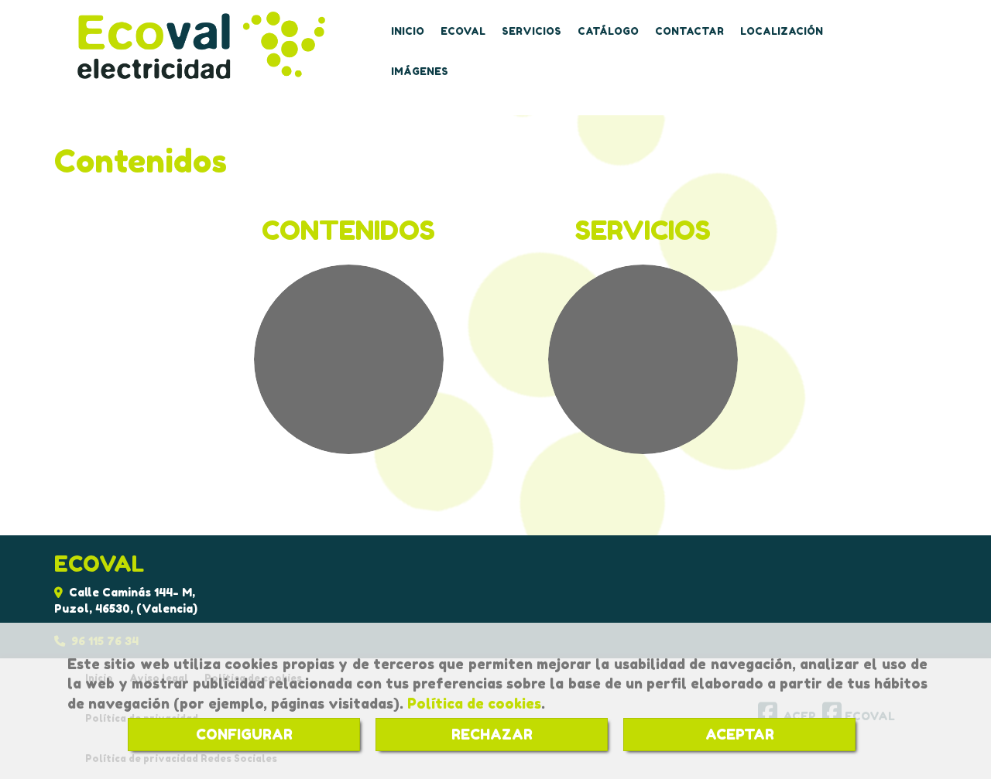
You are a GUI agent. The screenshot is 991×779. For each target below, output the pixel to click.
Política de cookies (474, 703)
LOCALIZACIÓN (781, 31)
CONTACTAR (689, 31)
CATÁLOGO (608, 31)
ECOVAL (463, 31)
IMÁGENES (419, 71)
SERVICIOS (531, 31)
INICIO (407, 31)
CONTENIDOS (348, 230)
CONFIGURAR (244, 734)
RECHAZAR (492, 734)
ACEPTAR (739, 734)
